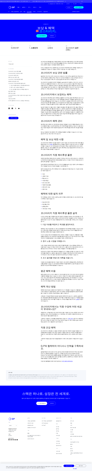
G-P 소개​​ (72, 420)
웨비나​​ (71, 448)
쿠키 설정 (75, 468)
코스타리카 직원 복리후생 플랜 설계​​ (16, 83)
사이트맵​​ (72, 434)
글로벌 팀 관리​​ (30, 425)
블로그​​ (71, 444)
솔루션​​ (23, 7)
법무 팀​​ (57, 428)
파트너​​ (34, 7)
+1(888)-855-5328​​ (12, 430)
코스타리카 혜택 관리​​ (13, 75)
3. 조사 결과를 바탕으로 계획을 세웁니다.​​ (19, 89)
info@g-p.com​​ (11, 431)
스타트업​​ (58, 441)
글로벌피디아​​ (58, 420)
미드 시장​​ (58, 443)
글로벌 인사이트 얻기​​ (32, 427)
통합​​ (28, 433)
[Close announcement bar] (82, 1)
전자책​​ (71, 450)
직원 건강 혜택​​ (11, 98)
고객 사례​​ (58, 451)
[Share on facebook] (12, 108)
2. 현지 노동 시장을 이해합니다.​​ (17, 87)
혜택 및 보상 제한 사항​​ (13, 77)
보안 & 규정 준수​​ (31, 438)
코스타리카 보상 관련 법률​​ (14, 71)
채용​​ (71, 423)
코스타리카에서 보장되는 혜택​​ (15, 73)
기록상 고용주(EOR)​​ (31, 420)
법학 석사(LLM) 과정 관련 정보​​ (76, 436)
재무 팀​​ (57, 431)
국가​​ (29, 7)
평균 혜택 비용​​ (11, 91)
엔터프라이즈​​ (58, 445)
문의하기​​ (10, 435)
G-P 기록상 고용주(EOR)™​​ (47, 420)
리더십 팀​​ (58, 435)
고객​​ (71, 425)
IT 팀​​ (57, 433)
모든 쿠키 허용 (69, 465)
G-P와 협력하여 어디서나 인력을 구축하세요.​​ (19, 100)
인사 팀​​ (57, 426)
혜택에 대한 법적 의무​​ (13, 81)
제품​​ (18, 7)
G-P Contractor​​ (45, 423)
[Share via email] (18, 108)
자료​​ (40, 7)
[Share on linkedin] (9, 108)
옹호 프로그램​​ (59, 453)
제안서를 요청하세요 (67, 361)
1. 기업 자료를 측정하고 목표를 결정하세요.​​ (19, 85)
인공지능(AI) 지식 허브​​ (74, 442)
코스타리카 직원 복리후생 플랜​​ (15, 79)
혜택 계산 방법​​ (11, 93)
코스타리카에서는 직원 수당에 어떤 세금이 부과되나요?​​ (19, 96)
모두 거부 (81, 465)
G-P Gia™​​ (44, 425)
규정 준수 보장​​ (30, 423)
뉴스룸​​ (71, 429)
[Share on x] (15, 108)
